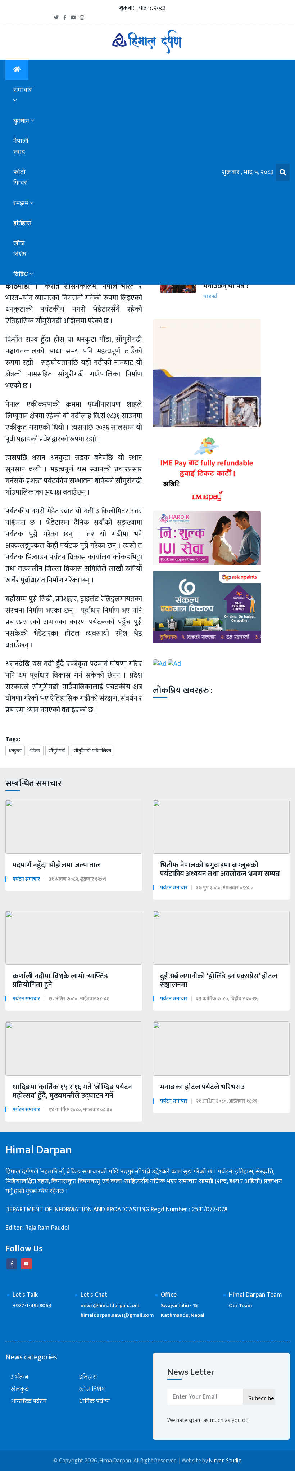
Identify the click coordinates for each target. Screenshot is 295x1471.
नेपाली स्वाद (20, 146)
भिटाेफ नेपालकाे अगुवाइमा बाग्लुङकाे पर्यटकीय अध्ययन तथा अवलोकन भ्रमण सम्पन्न (220, 869)
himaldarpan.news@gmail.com (117, 1315)
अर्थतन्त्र (19, 1377)
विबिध (21, 274)
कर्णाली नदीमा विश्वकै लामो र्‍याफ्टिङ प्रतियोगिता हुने (61, 980)
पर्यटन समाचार (26, 879)
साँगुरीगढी (57, 751)
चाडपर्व (210, 296)
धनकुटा (15, 751)
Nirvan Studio (225, 1461)
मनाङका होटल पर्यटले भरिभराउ (202, 1087)
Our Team (240, 1305)
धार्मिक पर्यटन (94, 1402)
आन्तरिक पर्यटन (29, 1402)
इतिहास (22, 223)
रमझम (21, 203)
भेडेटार (35, 751)
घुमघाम (22, 121)
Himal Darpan (38, 1150)
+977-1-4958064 (32, 1305)
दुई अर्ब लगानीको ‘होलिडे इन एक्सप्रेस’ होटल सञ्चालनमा (218, 980)
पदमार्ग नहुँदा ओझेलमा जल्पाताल (57, 865)
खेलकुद (19, 1389)
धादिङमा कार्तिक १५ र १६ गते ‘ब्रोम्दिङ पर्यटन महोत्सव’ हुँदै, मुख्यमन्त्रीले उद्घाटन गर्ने (72, 1091)
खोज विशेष (20, 249)
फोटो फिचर (20, 177)
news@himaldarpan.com (110, 1305)
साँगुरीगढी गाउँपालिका (92, 751)
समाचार (22, 90)
